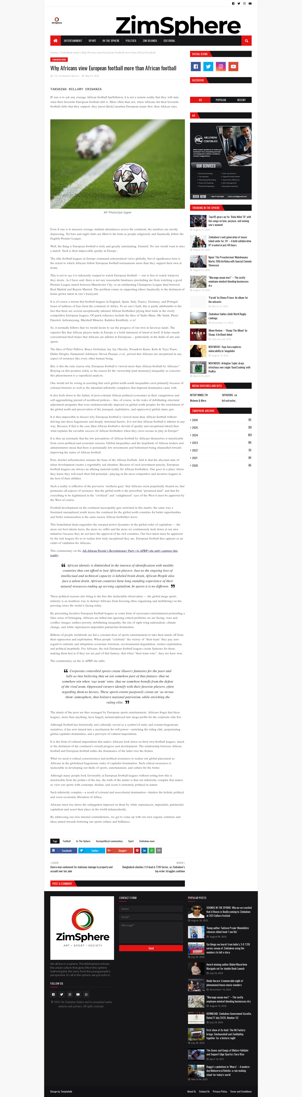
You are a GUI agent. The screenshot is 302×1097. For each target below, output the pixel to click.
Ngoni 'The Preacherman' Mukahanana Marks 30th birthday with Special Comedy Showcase (230, 261)
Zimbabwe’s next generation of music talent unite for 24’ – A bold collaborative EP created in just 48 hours (230, 241)
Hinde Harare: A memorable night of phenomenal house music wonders (224, 983)
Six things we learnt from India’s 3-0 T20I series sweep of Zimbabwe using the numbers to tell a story (228, 948)
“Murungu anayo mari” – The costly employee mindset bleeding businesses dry (229, 281)
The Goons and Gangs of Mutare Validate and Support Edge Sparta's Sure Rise (227, 1052)
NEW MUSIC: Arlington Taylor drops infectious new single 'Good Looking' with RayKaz (229, 367)
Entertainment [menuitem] (73, 40)
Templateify (66, 1091)
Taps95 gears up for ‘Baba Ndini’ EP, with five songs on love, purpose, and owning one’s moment (230, 221)
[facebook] (233, 3)
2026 (221, 420)
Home (54, 52)
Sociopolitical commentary (109, 841)
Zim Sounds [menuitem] (150, 40)
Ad (200, 100)
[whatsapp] (86, 994)
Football (67, 841)
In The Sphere (83, 841)
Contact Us (204, 1091)
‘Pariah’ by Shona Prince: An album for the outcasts (228, 299)
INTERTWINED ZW (199, 395)
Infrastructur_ (229, 400)
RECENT (241, 100)
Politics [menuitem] (131, 40)
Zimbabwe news (69, 52)
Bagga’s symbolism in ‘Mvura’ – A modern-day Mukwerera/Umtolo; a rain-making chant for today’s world (228, 1071)
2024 (222, 435)
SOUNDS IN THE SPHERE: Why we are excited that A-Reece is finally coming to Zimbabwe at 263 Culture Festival (229, 911)
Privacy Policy (220, 1091)
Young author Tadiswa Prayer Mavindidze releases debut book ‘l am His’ (227, 930)
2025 (221, 427)
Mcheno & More (198, 400)
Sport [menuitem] (92, 40)
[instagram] (244, 3)
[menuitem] (55, 40)
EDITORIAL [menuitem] (169, 40)
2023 (221, 443)
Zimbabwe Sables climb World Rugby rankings (227, 316)
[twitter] (238, 3)
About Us (191, 1091)
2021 (221, 458)
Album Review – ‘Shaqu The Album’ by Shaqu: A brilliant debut (228, 332)
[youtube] (250, 3)
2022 (221, 450)
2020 (221, 465)
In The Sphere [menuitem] (111, 40)
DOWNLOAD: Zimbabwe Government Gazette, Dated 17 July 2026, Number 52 (229, 1015)
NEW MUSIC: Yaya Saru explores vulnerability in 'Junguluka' (225, 349)
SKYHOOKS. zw (229, 395)
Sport (131, 841)
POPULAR (221, 100)
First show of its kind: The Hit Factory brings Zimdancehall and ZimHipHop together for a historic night (225, 1034)
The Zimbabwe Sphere (66, 75)
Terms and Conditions (241, 1091)
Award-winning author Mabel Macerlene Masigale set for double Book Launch (226, 966)
